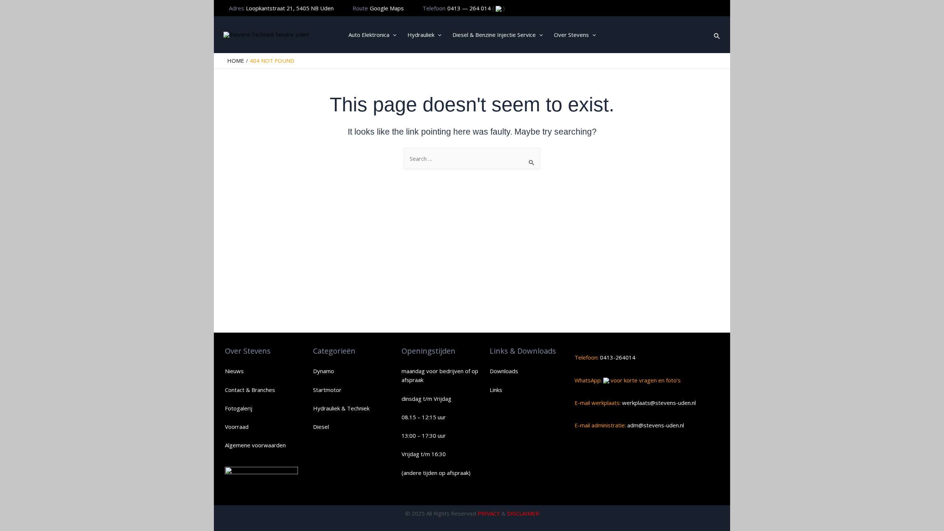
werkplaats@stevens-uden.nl (658, 402)
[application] (392, 34)
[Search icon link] (717, 34)
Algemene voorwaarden (255, 445)
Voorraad (237, 426)
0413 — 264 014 (469, 8)
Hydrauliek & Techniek (341, 408)
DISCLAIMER (523, 513)
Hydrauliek (420, 34)
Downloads (504, 371)
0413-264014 (616, 357)
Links (496, 389)
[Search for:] (472, 158)
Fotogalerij (238, 408)
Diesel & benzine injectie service (494, 34)
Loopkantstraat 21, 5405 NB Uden (290, 8)
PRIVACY (489, 513)
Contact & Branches (250, 389)
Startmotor (327, 389)
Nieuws (234, 371)
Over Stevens (571, 34)
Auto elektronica (368, 34)
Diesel (321, 426)
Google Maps (387, 8)
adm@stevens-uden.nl (655, 425)
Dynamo (323, 371)
